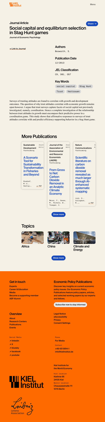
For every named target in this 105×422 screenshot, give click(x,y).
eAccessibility (60, 316)
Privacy (57, 320)
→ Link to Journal (17, 48)
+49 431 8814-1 (62, 348)
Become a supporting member (24, 295)
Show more (58, 214)
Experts (13, 286)
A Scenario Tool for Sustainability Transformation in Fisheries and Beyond (33, 166)
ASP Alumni (15, 298)
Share (91, 23)
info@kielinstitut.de (64, 351)
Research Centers (18, 321)
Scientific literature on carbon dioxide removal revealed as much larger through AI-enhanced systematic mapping (83, 175)
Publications (15, 324)
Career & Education (18, 289)
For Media (60, 340)
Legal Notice (60, 313)
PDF (40, 186)
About (12, 318)
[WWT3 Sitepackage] (19, 4)
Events (12, 327)
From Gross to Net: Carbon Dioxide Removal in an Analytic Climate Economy (57, 182)
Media (12, 292)
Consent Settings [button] (62, 323)
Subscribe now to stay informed (70, 304)
